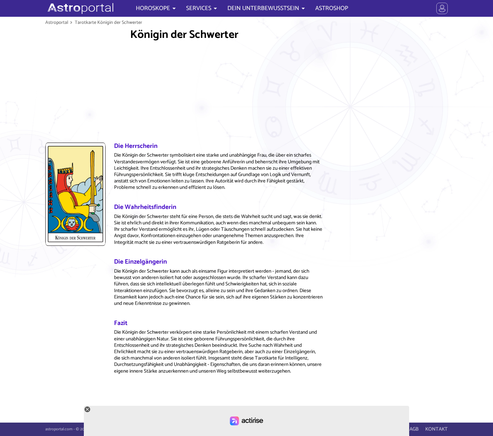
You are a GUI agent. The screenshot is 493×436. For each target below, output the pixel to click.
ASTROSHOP (331, 8)
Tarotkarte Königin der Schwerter (108, 22)
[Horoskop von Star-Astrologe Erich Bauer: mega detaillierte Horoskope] (79, 8)
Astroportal (56, 22)
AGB (414, 429)
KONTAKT (436, 429)
